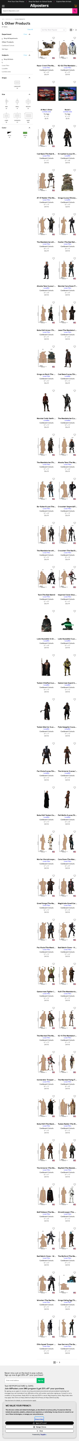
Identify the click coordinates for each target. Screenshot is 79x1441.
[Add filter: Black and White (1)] (9, 132)
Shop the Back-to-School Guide (40, 1)
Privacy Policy (39, 1419)
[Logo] (39, 6)
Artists (8, 19)
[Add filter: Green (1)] (25, 132)
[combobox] (37, 10)
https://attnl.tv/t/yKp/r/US (29, 1397)
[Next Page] (76, 30)
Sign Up (40, 1380)
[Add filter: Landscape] (17, 82)
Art (3, 19)
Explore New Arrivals (63, 1)
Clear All (30, 29)
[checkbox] (6, 103)
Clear (25, 55)
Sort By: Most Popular (49, 30)
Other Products (20, 19)
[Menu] (3, 6)
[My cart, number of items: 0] (75, 5)
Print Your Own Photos (16, 1)
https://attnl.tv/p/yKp (52, 1397)
